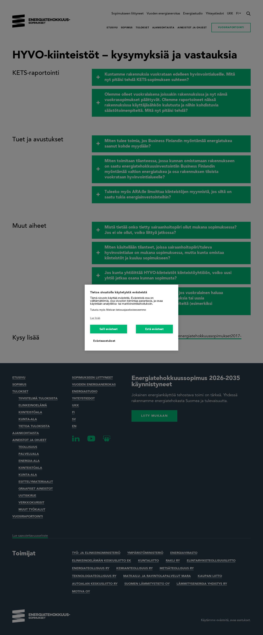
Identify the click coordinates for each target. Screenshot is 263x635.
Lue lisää (95, 318)
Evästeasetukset (104, 341)
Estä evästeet (154, 329)
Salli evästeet (109, 329)
